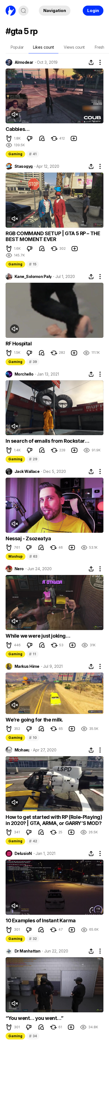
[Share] (91, 62)
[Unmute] (14, 114)
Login (93, 10)
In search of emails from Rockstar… (47, 441)
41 (32, 154)
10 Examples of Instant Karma (41, 920)
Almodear (24, 62)
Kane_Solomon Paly (33, 277)
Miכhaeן (22, 750)
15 (32, 264)
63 (33, 556)
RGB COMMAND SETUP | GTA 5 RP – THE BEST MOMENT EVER (53, 236)
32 (33, 938)
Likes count (43, 47)
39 (33, 361)
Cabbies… (18, 129)
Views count (74, 47)
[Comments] (42, 138)
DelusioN (23, 853)
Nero (19, 569)
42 (33, 841)
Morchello (24, 374)
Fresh (99, 47)
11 (32, 654)
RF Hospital (19, 343)
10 (33, 737)
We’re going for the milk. (34, 720)
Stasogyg (24, 166)
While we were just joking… (38, 636)
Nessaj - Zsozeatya (28, 538)
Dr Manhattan (27, 951)
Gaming (15, 154)
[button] (9, 138)
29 (33, 459)
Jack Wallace (27, 471)
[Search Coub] (23, 11)
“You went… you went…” (34, 1018)
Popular (17, 47)
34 (33, 1036)
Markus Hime (27, 666)
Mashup (15, 556)
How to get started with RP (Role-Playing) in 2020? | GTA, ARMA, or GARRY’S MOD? (54, 820)
